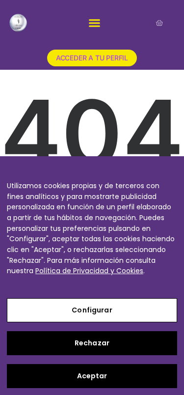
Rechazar (92, 343)
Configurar (92, 310)
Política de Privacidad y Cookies (89, 271)
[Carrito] (159, 22)
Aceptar (92, 376)
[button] (94, 23)
